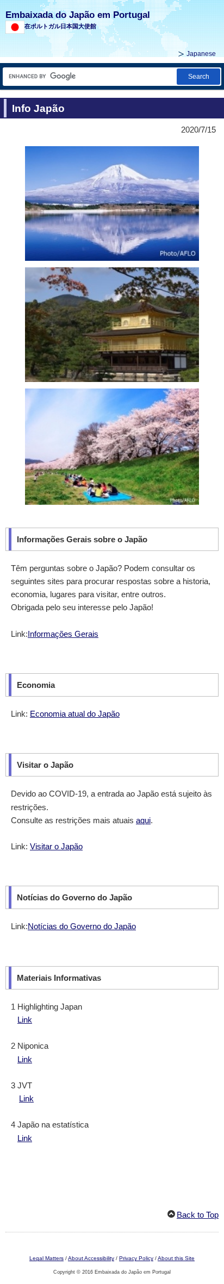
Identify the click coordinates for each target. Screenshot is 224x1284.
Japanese (201, 54)
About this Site (176, 1258)
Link (24, 1019)
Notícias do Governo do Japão (82, 926)
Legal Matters (46, 1258)
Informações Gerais (63, 633)
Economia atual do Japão (75, 713)
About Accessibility (91, 1258)
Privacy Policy (136, 1258)
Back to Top (198, 1214)
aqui (143, 820)
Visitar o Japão (56, 846)
